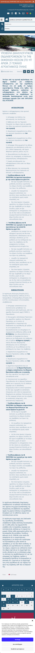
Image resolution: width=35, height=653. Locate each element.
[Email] (32, 71)
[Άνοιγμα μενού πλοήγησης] (1, 19)
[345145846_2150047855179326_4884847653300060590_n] (17, 43)
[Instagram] (12, 13)
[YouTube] (8, 13)
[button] (32, 620)
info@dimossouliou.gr (28, 5)
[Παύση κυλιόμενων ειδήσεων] (33, 2)
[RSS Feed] (20, 13)
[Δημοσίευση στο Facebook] (24, 71)
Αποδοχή (17, 639)
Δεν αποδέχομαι (17, 644)
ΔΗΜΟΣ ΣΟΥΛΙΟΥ (15, 20)
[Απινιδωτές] (27, 13)
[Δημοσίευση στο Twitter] (28, 71)
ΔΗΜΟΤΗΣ (26, 20)
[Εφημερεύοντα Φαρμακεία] (31, 13)
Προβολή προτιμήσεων (17, 649)
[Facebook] (16, 13)
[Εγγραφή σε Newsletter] (23, 13)
